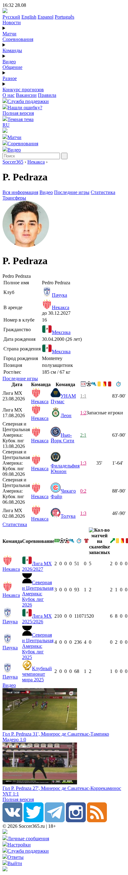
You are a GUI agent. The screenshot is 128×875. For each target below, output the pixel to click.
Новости (11, 22)
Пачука (59, 295)
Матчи (9, 33)
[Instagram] (76, 820)
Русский (11, 17)
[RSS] (97, 820)
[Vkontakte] (12, 820)
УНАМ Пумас (63, 398)
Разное (9, 78)
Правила (47, 95)
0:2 (83, 491)
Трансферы (14, 198)
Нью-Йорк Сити (62, 437)
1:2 (83, 412)
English (28, 17)
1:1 (83, 396)
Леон (66, 415)
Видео (9, 61)
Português (64, 17)
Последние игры (71, 192)
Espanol (45, 17)
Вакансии (26, 95)
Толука (68, 516)
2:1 (83, 435)
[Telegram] (55, 820)
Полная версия (18, 113)
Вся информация (20, 192)
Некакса (36, 162)
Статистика (103, 192)
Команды (12, 50)
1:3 (83, 463)
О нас (8, 95)
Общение (12, 67)
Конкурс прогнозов (23, 89)
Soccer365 (12, 162)
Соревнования (17, 39)
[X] (33, 820)
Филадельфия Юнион (65, 468)
